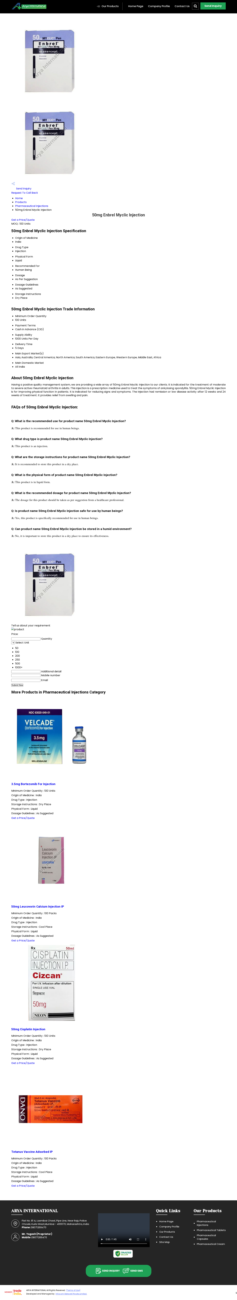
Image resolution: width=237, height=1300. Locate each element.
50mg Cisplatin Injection (28, 1029)
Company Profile (159, 6)
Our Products (110, 6)
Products (21, 202)
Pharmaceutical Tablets (211, 1230)
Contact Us (182, 6)
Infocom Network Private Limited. (71, 1293)
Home (19, 198)
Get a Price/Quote (23, 220)
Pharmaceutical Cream (211, 1244)
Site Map (164, 1242)
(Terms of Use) (73, 1290)
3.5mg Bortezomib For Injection (33, 784)
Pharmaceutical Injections (31, 206)
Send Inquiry (213, 6)
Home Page (135, 6)
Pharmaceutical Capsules (206, 1237)
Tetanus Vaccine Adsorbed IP (32, 1152)
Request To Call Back (24, 193)
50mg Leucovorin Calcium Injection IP (37, 906)
